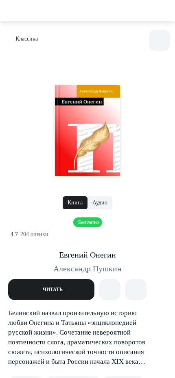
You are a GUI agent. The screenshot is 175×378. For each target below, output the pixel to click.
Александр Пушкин (87, 268)
